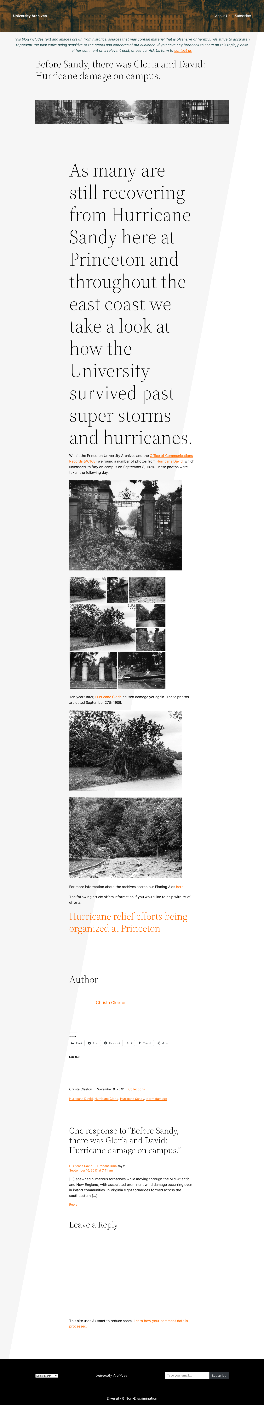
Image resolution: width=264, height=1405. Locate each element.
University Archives (30, 16)
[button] (88, 590)
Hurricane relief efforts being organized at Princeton (128, 922)
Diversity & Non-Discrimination (132, 1398)
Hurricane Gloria (108, 697)
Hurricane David (170, 461)
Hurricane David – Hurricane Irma (93, 1166)
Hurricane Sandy (132, 1099)
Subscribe (243, 16)
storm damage (156, 1099)
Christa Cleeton (111, 1002)
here (179, 887)
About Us (222, 16)
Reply (73, 1204)
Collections (136, 1089)
